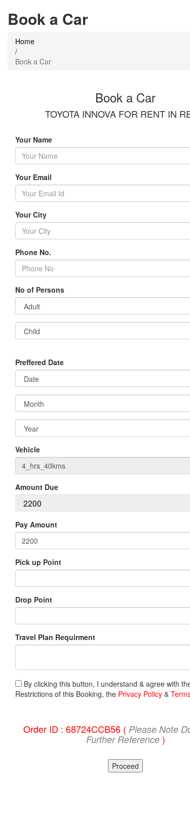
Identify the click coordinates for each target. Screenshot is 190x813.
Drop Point (33, 599)
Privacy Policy (140, 694)
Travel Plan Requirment (55, 637)
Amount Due (37, 487)
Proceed (125, 766)
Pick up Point (38, 562)
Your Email (33, 177)
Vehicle (27, 449)
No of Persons (39, 290)
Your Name (33, 139)
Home (24, 41)
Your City (31, 214)
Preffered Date (39, 362)
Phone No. (33, 252)
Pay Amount (37, 524)
